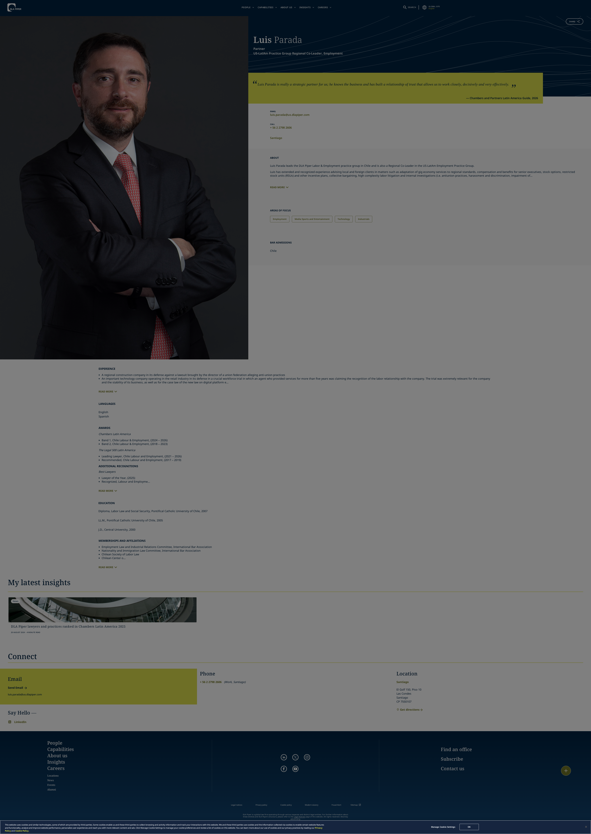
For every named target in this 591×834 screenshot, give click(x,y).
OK (469, 826)
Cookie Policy (21, 830)
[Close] (586, 826)
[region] (295, 827)
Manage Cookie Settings (443, 826)
